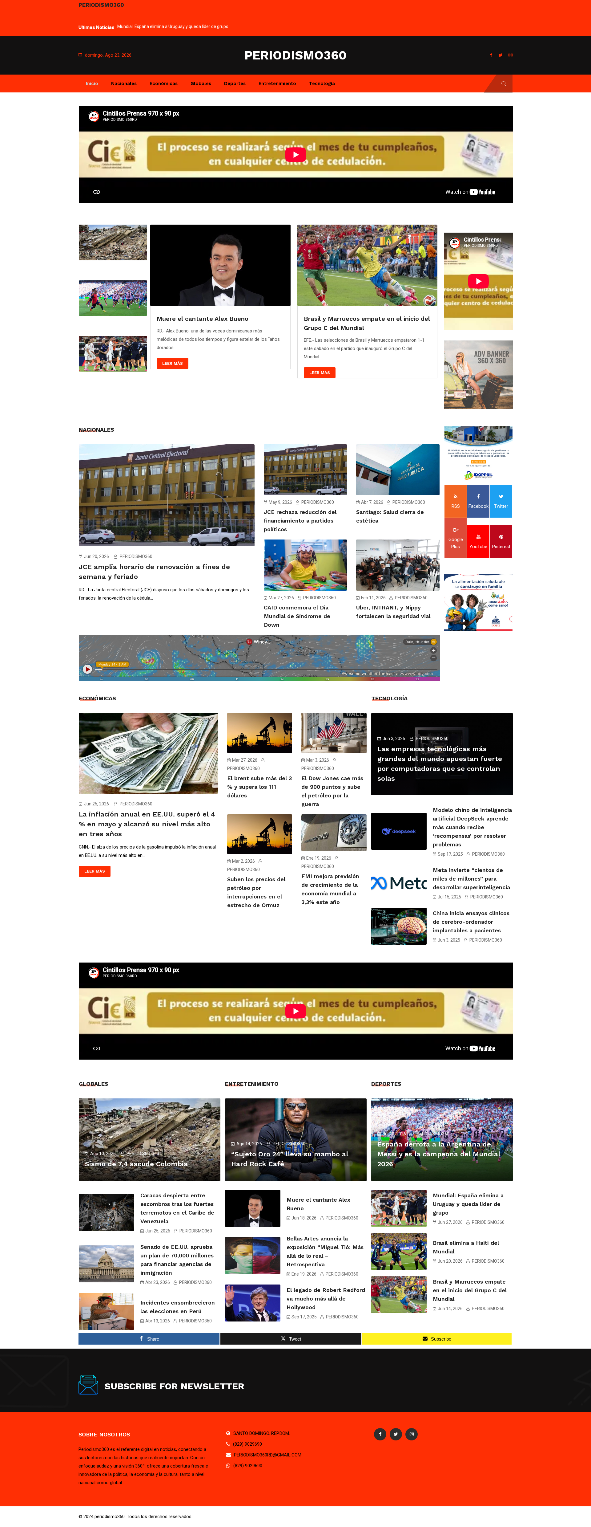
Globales (201, 83)
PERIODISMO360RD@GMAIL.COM (267, 1455)
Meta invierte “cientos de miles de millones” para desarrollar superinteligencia (471, 878)
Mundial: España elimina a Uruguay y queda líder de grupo (172, 23)
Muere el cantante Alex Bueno (202, 318)
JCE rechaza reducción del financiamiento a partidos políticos (300, 520)
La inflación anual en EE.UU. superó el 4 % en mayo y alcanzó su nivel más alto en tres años (147, 824)
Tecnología (322, 83)
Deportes (235, 83)
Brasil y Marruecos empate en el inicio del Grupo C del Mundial (470, 1290)
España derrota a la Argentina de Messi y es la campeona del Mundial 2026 (438, 1154)
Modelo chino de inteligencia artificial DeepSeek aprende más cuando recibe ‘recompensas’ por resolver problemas (472, 827)
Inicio (92, 83)
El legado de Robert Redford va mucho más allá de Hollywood (326, 1298)
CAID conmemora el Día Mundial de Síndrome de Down (297, 616)
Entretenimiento (277, 83)
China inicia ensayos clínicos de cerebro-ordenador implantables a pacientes (471, 922)
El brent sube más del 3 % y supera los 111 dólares (259, 787)
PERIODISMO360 (295, 55)
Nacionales (124, 83)
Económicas (164, 83)
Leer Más (172, 363)
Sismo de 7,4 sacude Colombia (136, 1164)
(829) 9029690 (247, 1444)
